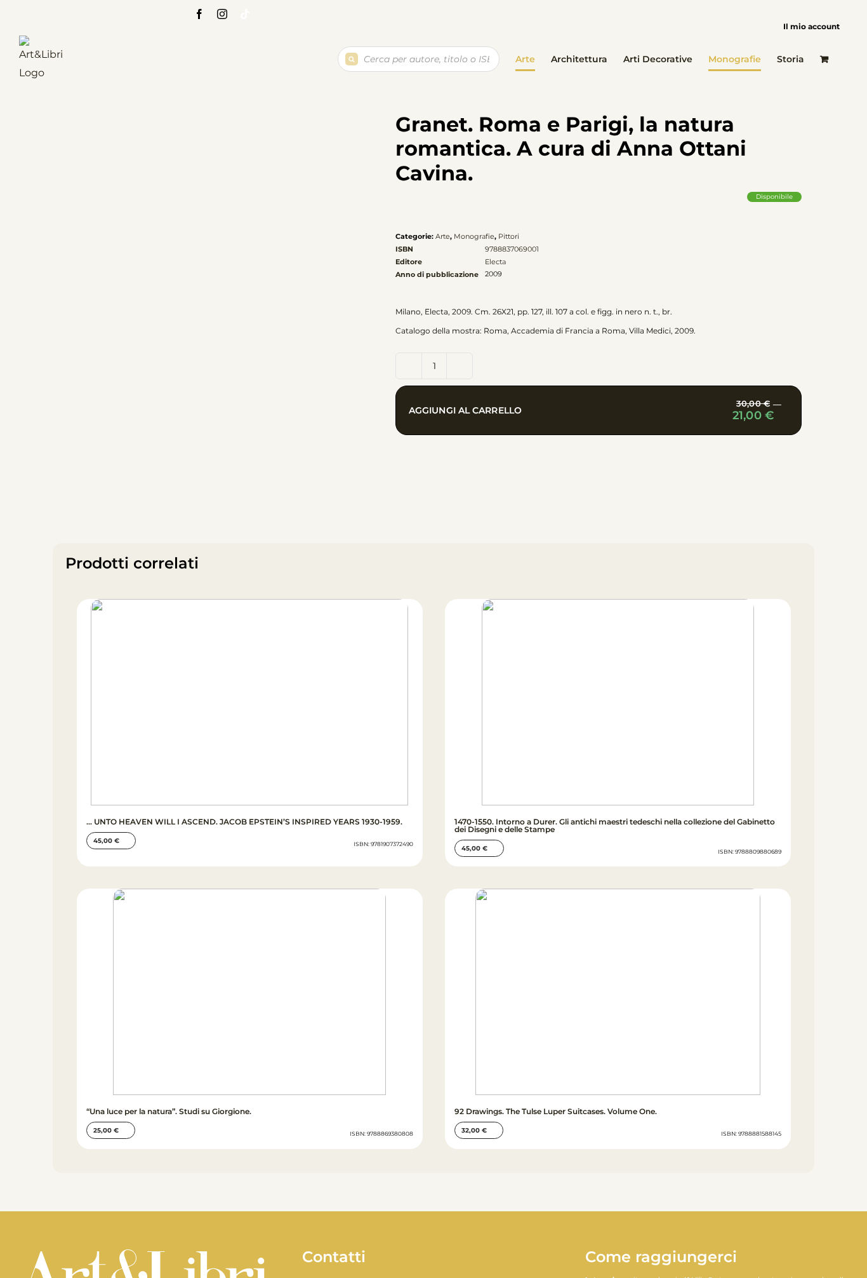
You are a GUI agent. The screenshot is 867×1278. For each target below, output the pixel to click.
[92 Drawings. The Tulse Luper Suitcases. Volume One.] (618, 992)
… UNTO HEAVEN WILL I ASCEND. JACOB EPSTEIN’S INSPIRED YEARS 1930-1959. (244, 821)
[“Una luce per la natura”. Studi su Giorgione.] (250, 992)
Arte (442, 236)
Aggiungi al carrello (605, 416)
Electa (495, 261)
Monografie (474, 236)
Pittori (508, 236)
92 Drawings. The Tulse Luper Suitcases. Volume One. (555, 1111)
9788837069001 (512, 249)
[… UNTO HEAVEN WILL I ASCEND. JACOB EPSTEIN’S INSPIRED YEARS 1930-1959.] (250, 702)
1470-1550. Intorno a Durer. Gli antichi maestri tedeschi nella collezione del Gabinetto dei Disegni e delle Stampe (614, 825)
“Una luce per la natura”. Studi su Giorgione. (168, 1111)
